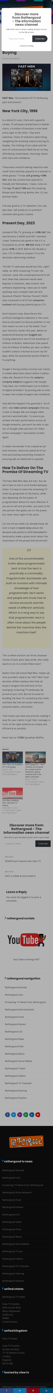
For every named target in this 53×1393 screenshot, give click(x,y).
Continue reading (26, 46)
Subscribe (39, 38)
